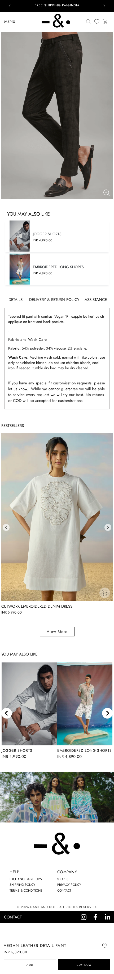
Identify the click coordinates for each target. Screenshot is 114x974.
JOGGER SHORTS (17, 750)
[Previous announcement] (10, 6)
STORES (62, 879)
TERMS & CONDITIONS (26, 890)
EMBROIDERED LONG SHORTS (84, 750)
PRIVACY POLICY (69, 884)
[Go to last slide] (6, 713)
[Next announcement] (104, 6)
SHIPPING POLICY (22, 884)
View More (57, 632)
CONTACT (64, 890)
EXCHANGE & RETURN (26, 879)
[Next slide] (107, 713)
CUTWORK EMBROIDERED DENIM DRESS (36, 606)
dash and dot (43, 907)
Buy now (84, 964)
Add (30, 964)
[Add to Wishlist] (104, 949)
